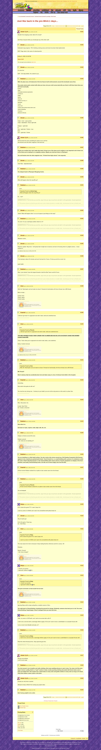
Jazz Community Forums (42, 1)
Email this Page (22, 707)
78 (77, 26)
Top (87, 738)
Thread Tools (79, 28)
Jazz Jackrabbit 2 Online (50, 6)
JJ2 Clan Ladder (60, 1)
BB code (19, 722)
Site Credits (35, 742)
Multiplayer (45, 10)
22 (57, 26)
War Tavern (53, 16)
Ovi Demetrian (43, 748)
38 (76, 26)
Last (82, 26)
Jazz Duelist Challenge (52, 1)
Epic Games (23, 744)
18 (56, 26)
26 (63, 26)
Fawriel (22, 312)
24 (60, 26)
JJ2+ (71, 1)
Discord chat (74, 1)
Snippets (58, 10)
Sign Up (81, 10)
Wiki (64, 10)
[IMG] (19, 726)
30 (68, 26)
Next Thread (54, 700)
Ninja (22, 504)
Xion (22, 286)
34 (74, 26)
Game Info (36, 10)
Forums (28, 10)
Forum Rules (20, 730)
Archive (83, 738)
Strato (22, 45)
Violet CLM (33, 62)
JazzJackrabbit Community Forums (26, 16)
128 (79, 26)
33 (73, 26)
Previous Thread (48, 700)
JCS (52, 10)
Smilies (19, 724)
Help (69, 10)
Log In (75, 10)
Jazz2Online (78, 738)
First (53, 26)
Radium (23, 79)
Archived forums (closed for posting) (42, 16)
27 (64, 26)
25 (61, 26)
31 (70, 26)
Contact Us (73, 738)
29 (67, 26)
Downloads (21, 10)
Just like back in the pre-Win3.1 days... (37, 21)
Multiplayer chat (66, 1)
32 (71, 26)
